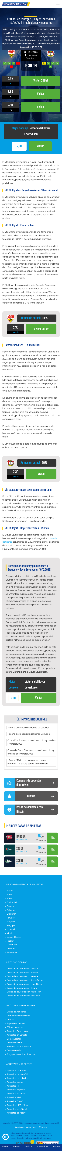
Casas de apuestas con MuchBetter (25, 984)
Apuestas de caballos (17, 1078)
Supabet (11, 906)
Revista (56, 1146)
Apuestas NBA (14, 1097)
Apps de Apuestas (16, 1023)
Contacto (43, 1127)
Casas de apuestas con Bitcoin (22, 973)
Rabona (10, 910)
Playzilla (11, 922)
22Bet (10, 895)
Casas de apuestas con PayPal (22, 969)
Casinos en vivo (14, 1050)
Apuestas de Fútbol (16, 1070)
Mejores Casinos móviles (19, 1047)
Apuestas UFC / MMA (17, 1105)
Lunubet (11, 929)
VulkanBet (12, 945)
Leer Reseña (22, 840)
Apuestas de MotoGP (17, 1074)
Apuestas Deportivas (17, 1031)
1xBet (10, 891)
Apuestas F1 (13, 1086)
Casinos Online (14, 1043)
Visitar (40, 146)
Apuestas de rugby (16, 1113)
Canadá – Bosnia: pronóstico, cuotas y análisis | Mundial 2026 (31, 742)
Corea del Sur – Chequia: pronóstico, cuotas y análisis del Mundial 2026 (30, 752)
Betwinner (12, 952)
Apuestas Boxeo (15, 1082)
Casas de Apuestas (16, 1012)
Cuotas (10, 1019)
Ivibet (9, 933)
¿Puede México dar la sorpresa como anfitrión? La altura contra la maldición (27, 762)
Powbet (10, 918)
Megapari (11, 925)
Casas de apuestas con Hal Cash (23, 996)
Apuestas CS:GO (15, 1101)
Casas (5, 1146)
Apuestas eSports (16, 1090)
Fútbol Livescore (15, 1027)
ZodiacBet (12, 902)
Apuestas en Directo (17, 1035)
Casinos (28, 1146)
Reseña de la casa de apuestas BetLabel (28, 734)
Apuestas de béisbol (17, 1109)
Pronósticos (42, 1146)
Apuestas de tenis (16, 1094)
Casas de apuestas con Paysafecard (25, 980)
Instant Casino (14, 937)
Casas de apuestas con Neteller (23, 976)
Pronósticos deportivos (18, 1016)
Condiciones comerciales (26, 1127)
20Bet (10, 898)
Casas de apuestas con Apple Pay (24, 992)
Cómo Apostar (14, 1039)
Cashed (10, 949)
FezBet (10, 941)
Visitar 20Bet (41, 329)
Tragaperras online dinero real (22, 1054)
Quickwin (11, 914)
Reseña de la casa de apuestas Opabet (28, 727)
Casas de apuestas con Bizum (22, 988)
